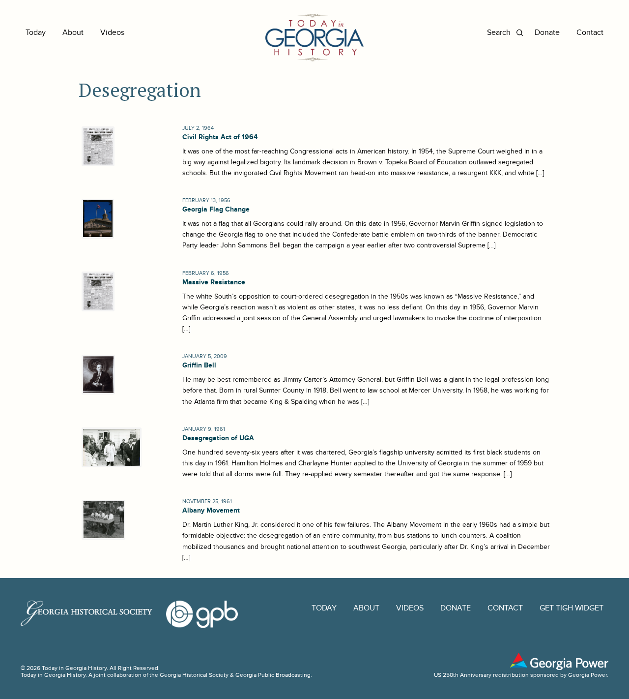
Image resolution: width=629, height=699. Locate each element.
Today (36, 32)
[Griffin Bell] (97, 375)
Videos (112, 32)
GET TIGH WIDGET (571, 608)
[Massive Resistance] (97, 291)
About (73, 32)
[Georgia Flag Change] (96, 219)
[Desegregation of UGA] (110, 447)
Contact (589, 32)
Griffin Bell (199, 365)
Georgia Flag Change (216, 209)
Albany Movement (211, 510)
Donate (547, 32)
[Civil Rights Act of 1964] (97, 146)
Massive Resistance (213, 282)
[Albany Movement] (102, 520)
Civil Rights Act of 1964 (219, 137)
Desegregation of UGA (218, 438)
